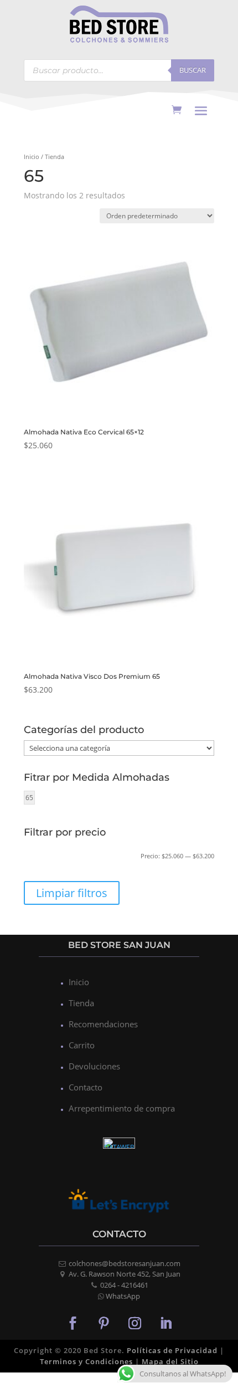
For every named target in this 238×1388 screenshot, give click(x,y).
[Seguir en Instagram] (134, 1322)
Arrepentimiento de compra (122, 1108)
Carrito (82, 1045)
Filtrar (48, 858)
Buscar (192, 70)
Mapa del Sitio (170, 1361)
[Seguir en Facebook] (72, 1322)
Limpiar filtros (71, 892)
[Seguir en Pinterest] (103, 1322)
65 (29, 797)
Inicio (31, 156)
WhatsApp (123, 1296)
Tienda (81, 1002)
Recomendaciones (103, 1024)
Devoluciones (94, 1066)
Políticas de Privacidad (172, 1350)
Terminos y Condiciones (86, 1361)
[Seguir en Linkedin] (165, 1322)
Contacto (85, 1087)
